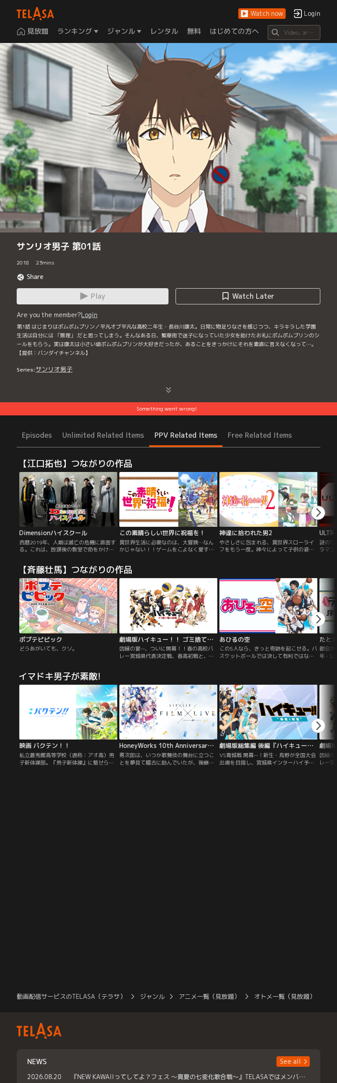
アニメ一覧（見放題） (209, 996)
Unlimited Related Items (103, 435)
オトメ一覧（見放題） (284, 996)
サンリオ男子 (54, 369)
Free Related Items (260, 435)
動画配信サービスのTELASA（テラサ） (71, 996)
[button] (262, 13)
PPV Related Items (185, 435)
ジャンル (152, 996)
